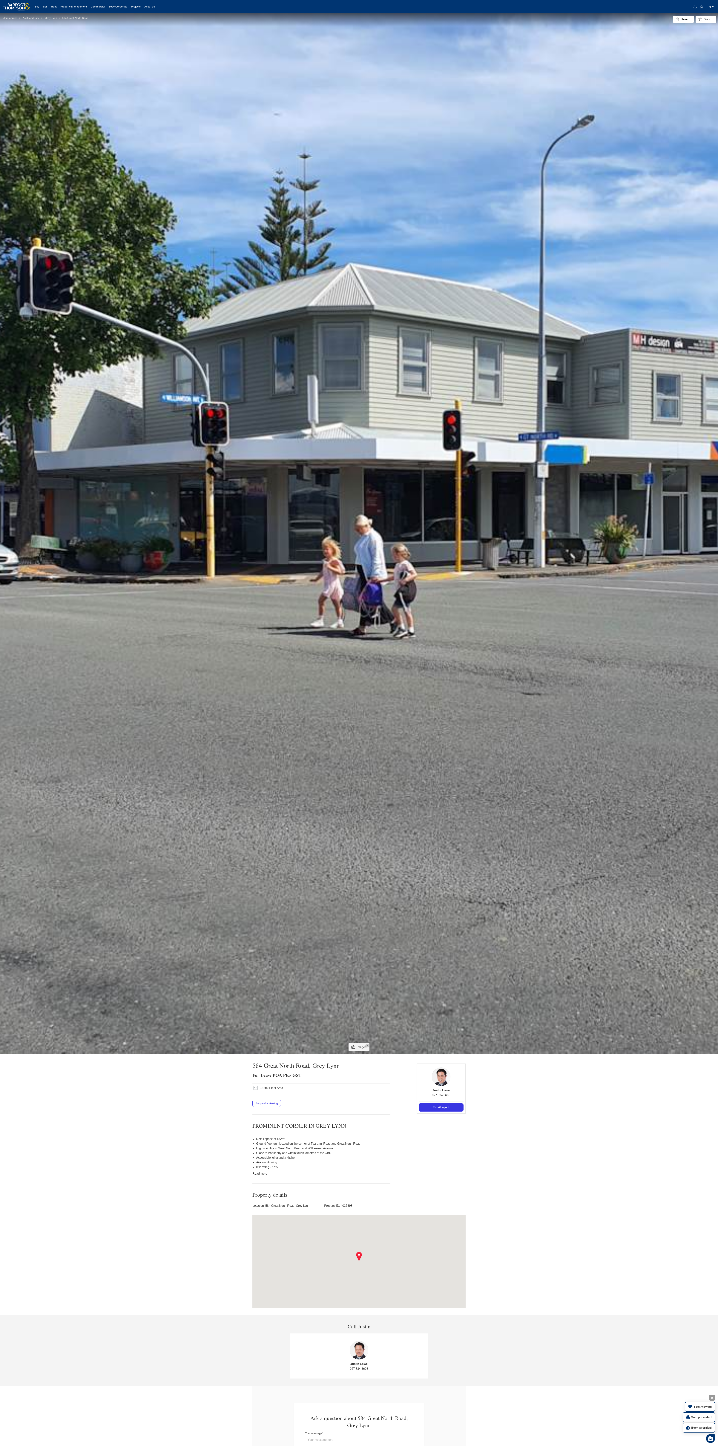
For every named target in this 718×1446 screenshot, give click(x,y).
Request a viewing (266, 1103)
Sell (45, 6)
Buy (37, 6)
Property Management (73, 6)
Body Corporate (118, 6)
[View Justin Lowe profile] (441, 1076)
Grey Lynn (51, 17)
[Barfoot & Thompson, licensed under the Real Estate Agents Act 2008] (16, 4)
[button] (359, 1256)
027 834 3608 (441, 1095)
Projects (136, 6)
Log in (710, 6)
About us (149, 6)
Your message (313, 1433)
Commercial (98, 6)
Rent (54, 6)
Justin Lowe (441, 1090)
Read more (259, 1173)
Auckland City (31, 17)
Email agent (441, 1107)
